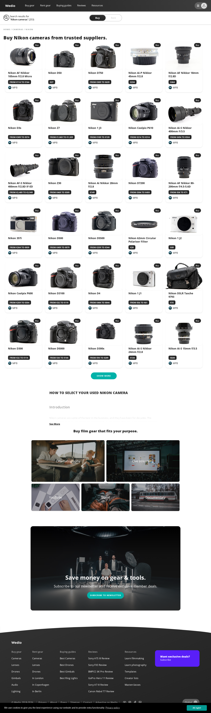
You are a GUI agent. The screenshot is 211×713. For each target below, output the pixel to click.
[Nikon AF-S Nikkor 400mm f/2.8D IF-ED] (23, 179)
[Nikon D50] (63, 69)
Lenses (15, 665)
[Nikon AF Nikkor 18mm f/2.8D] (184, 69)
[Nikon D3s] (23, 124)
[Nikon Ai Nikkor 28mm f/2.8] (103, 179)
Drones (15, 671)
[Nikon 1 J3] (103, 124)
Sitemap (75, 702)
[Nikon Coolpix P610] (144, 124)
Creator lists (132, 678)
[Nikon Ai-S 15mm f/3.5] (184, 344)
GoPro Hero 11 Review (100, 678)
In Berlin (37, 691)
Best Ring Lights (69, 678)
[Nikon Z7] (63, 124)
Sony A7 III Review (98, 684)
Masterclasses (133, 684)
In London (38, 678)
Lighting (16, 691)
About (53, 702)
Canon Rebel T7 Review (101, 691)
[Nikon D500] (63, 234)
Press (64, 702)
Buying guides (63, 5)
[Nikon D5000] (63, 344)
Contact (87, 702)
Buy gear (29, 5)
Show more (104, 375)
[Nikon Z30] (63, 179)
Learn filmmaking (134, 658)
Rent (113, 17)
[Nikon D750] (103, 69)
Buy (97, 17)
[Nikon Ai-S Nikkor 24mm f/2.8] (144, 344)
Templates (131, 671)
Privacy (42, 702)
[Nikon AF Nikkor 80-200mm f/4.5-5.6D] (184, 179)
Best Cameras (67, 658)
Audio (14, 684)
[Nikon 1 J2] (184, 234)
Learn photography (135, 665)
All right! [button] (197, 708)
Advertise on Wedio (107, 702)
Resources (131, 651)
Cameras (17, 29)
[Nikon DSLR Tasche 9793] (184, 289)
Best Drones (67, 665)
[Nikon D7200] (144, 179)
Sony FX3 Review (97, 665)
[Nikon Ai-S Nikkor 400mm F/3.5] (184, 124)
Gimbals (16, 678)
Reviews (81, 5)
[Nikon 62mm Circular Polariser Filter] (144, 234)
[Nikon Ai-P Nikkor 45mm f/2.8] (144, 69)
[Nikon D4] (103, 289)
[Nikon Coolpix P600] (23, 289)
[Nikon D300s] (103, 344)
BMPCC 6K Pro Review (100, 671)
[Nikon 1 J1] (144, 289)
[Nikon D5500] (103, 234)
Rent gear (45, 5)
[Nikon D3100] (63, 289)
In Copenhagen (40, 684)
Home (6, 29)
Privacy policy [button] (113, 708)
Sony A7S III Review (98, 658)
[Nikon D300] (23, 344)
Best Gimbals (67, 671)
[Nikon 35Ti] (23, 234)
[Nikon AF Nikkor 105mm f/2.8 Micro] (23, 69)
